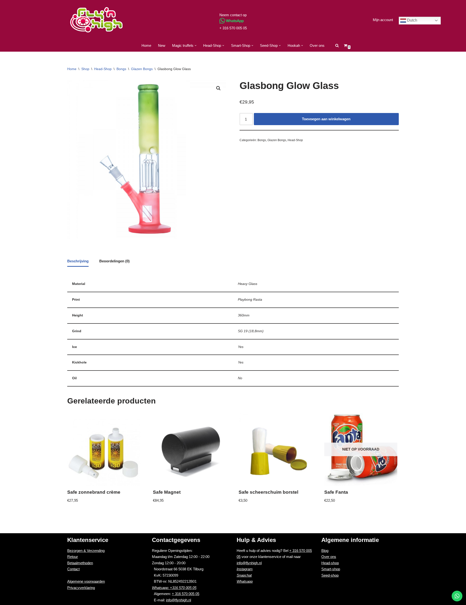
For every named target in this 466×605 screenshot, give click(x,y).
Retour (72, 557)
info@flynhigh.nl (178, 600)
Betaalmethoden (80, 563)
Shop (85, 69)
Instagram (245, 569)
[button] (196, 46)
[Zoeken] (337, 45)
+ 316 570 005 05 (233, 28)
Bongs (121, 69)
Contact (73, 569)
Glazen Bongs (142, 69)
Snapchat (244, 575)
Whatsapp (245, 581)
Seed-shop (330, 575)
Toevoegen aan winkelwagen (326, 119)
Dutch (411, 20)
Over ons (317, 45)
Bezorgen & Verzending (86, 551)
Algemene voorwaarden (86, 581)
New (161, 45)
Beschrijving (78, 261)
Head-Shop (103, 69)
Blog (324, 551)
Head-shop (330, 563)
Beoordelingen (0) (114, 261)
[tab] (78, 261)
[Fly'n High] (96, 19)
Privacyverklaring (81, 588)
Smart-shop (330, 569)
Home (146, 45)
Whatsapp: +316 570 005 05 (174, 588)
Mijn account (383, 20)
